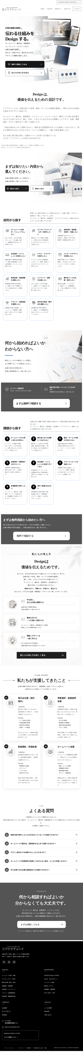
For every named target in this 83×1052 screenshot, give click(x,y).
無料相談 (46, 1011)
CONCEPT (50, 9)
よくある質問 (48, 1008)
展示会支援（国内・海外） (9, 982)
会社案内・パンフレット (8, 989)
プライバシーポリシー (9, 1048)
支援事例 (4, 1015)
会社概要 (4, 1008)
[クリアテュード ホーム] (11, 9)
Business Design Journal (51, 975)
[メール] (4, 962)
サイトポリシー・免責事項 (24, 1048)
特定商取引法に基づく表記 (40, 1048)
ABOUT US (67, 9)
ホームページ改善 (49, 982)
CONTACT (77, 9)
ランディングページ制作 (8, 979)
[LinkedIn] (9, 962)
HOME (42, 9)
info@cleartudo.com (12, 1027)
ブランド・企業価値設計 (8, 993)
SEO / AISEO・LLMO (49, 993)
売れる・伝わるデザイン (51, 979)
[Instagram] (14, 962)
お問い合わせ (48, 1015)
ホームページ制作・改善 (8, 975)
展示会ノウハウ (48, 986)
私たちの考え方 (6, 1011)
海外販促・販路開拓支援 (8, 996)
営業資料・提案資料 (7, 986)
